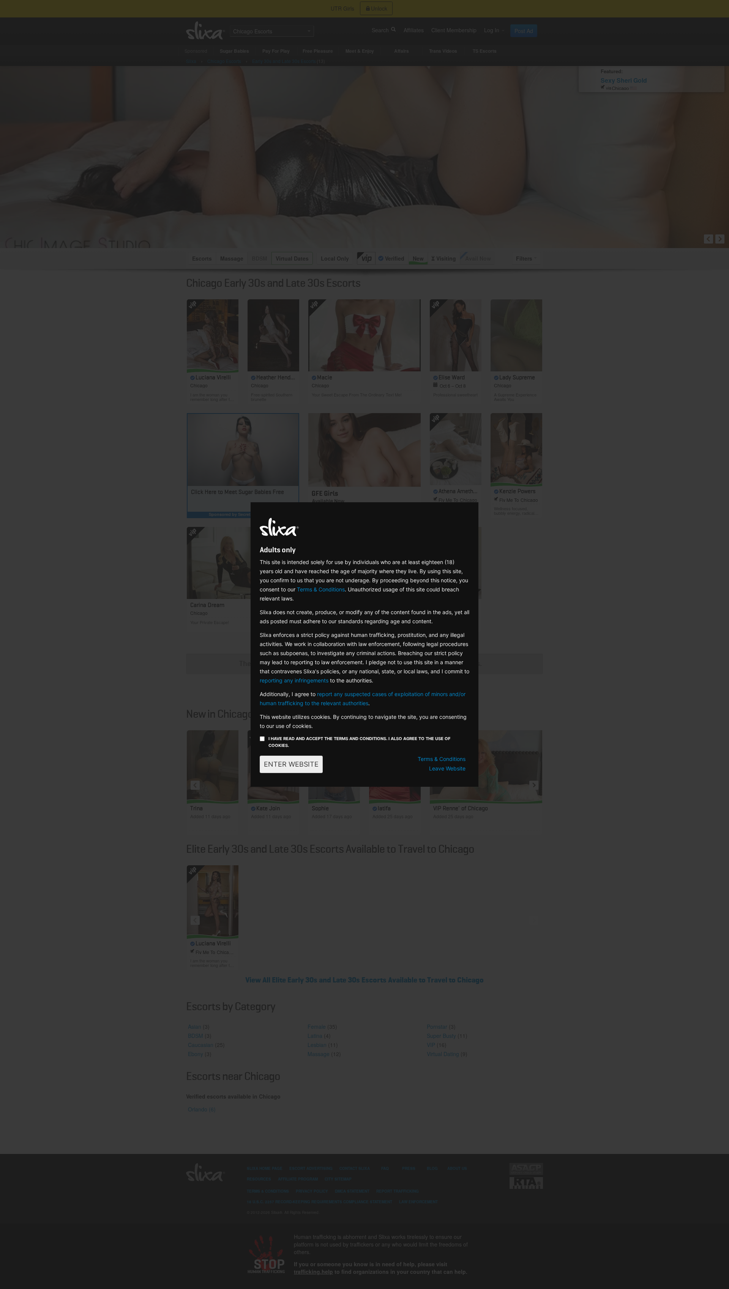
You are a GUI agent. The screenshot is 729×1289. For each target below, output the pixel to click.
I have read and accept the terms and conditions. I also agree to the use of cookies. (359, 742)
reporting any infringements (294, 680)
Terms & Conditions (321, 589)
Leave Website (447, 768)
